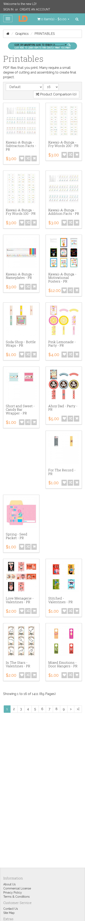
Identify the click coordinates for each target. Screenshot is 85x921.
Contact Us (10, 908)
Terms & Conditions (16, 896)
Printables (44, 34)
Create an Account (35, 9)
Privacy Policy (12, 892)
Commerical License (17, 888)
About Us (9, 884)
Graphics (22, 34)
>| (78, 709)
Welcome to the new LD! (20, 4)
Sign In (8, 9)
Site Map (9, 912)
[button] (53, 19)
